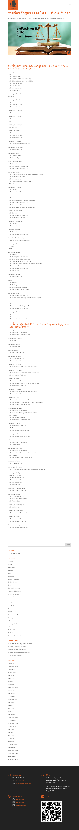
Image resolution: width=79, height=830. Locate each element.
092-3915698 (20, 780)
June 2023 (11, 678)
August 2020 (12, 726)
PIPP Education (12, 612)
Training (10, 618)
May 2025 (11, 663)
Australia (10, 561)
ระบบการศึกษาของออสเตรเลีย (17, 649)
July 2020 (11, 729)
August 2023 (12, 672)
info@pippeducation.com (23, 783)
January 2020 (12, 747)
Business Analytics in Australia (17, 646)
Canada (10, 570)
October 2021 (12, 696)
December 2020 (13, 717)
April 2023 (11, 681)
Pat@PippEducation (16, 18)
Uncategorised (12, 624)
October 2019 (12, 756)
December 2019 (13, 750)
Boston (10, 564)
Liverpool (10, 597)
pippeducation (20, 799)
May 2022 (11, 690)
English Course (12, 582)
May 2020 (11, 735)
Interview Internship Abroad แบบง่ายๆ (19, 652)
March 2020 (11, 741)
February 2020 (12, 744)
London (10, 600)
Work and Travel (13, 630)
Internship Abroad (13, 594)
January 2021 (12, 714)
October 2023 (12, 669)
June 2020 (11, 732)
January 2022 (12, 693)
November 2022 (13, 687)
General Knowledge (56, 18)
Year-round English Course (16, 636)
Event (9, 585)
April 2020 (11, 738)
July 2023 (11, 675)
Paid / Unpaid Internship (15, 655)
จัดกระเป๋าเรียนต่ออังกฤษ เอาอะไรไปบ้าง (20, 644)
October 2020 (12, 720)
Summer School (13, 615)
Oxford (10, 609)
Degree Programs (43, 18)
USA (9, 627)
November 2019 (13, 753)
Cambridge (11, 567)
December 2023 (13, 666)
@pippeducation (21, 805)
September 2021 (13, 699)
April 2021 (11, 711)
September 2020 (13, 723)
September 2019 (13, 759)
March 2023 (11, 684)
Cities (9, 573)
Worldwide (11, 633)
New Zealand (12, 606)
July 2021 (11, 702)
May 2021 (11, 708)
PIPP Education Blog (14, 553)
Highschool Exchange (14, 591)
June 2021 (11, 705)
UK (64, 18)
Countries (35, 18)
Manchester (11, 603)
